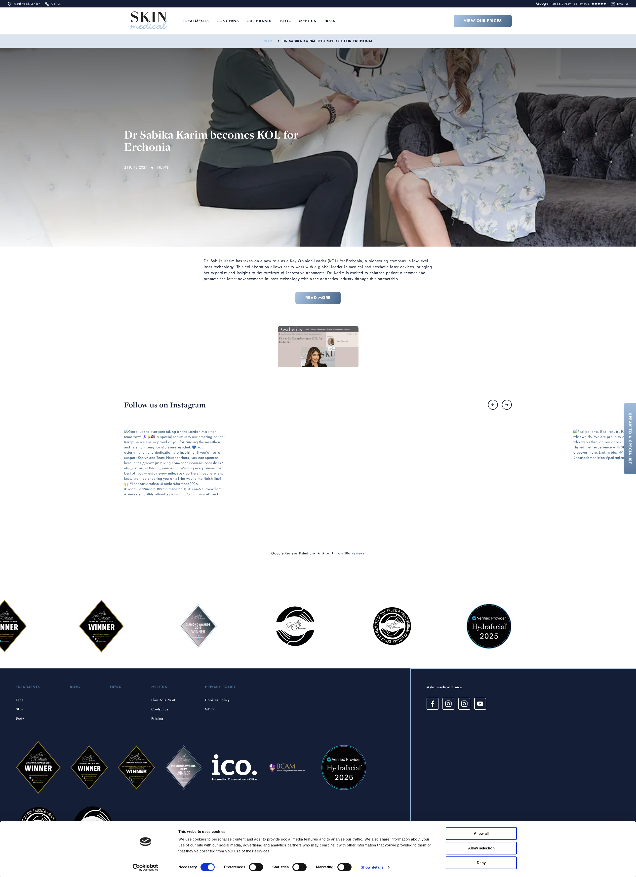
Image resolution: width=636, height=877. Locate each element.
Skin (19, 709)
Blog (286, 21)
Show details (372, 867)
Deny (481, 863)
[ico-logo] (234, 767)
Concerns (227, 21)
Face (20, 699)
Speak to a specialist (630, 438)
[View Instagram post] (175, 480)
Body (20, 718)
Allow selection (481, 848)
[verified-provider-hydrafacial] (343, 767)
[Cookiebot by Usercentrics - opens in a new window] (145, 867)
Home (269, 40)
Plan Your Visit (163, 699)
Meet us (307, 21)
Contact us (159, 709)
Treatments (196, 21)
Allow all (481, 833)
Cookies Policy (217, 699)
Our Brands (259, 21)
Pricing (157, 718)
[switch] (256, 867)
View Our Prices (483, 21)
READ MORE (318, 297)
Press (329, 21)
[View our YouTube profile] (480, 704)
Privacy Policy (220, 686)
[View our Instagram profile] (448, 704)
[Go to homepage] (149, 21)
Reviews (358, 553)
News (115, 686)
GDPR (210, 709)
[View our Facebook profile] (432, 704)
